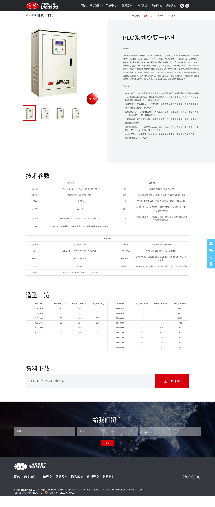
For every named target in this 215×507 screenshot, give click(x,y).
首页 (17, 476)
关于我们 (30, 476)
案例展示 (77, 476)
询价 (92, 99)
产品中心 (46, 476)
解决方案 (61, 476)
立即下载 (172, 381)
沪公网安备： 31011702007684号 (62, 493)
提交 (107, 443)
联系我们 (108, 476)
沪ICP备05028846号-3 (32, 493)
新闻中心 (93, 476)
